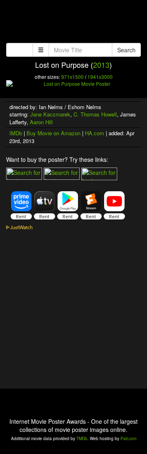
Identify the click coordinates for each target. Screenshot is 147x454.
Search (126, 50)
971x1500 (72, 76)
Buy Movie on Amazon (53, 133)
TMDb (81, 438)
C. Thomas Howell (95, 114)
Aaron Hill (41, 122)
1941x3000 (100, 76)
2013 (101, 64)
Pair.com (128, 438)
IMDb (15, 133)
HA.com (94, 133)
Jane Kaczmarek (50, 114)
